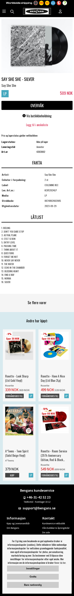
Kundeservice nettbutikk (53, 523)
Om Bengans (13, 528)
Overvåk (37, 105)
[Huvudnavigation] (4, 11)
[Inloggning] (60, 12)
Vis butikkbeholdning (39, 116)
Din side (46, 532)
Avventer (40, 147)
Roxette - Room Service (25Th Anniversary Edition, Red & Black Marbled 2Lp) (54, 455)
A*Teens (9, 460)
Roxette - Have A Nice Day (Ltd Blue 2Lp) (53, 378)
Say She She (8, 85)
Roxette (9, 385)
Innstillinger (33, 568)
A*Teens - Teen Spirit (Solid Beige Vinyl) (17, 453)
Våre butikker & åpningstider (56, 528)
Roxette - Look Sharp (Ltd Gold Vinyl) (16, 378)
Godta (33, 576)
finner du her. (60, 562)
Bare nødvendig (33, 585)
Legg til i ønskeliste (37, 125)
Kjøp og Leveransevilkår (18, 523)
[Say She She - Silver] (37, 46)
